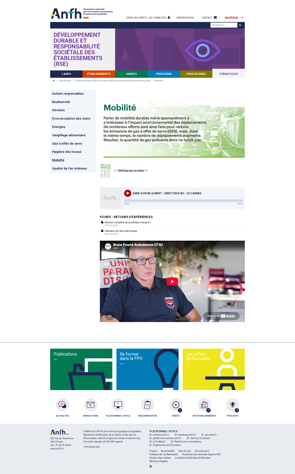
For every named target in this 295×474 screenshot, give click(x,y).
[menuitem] (62, 410)
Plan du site (184, 451)
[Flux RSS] (151, 466)
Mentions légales (159, 461)
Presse (153, 451)
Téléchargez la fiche (131, 170)
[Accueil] (82, 13)
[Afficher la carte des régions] (242, 17)
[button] (127, 193)
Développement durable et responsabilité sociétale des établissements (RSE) (78, 49)
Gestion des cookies (160, 457)
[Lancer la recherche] (240, 25)
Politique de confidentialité (164, 454)
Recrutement (202, 451)
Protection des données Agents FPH (201, 454)
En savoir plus (92, 446)
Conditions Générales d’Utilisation (193, 457)
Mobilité (159, 80)
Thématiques (65, 80)
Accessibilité (167, 451)
